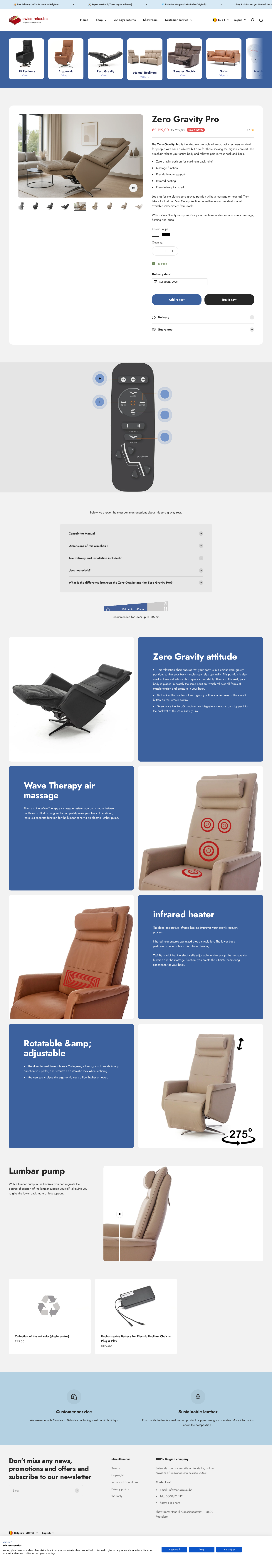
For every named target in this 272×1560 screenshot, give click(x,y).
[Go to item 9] (125, 206)
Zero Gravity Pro (185, 119)
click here (174, 1503)
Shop (99, 20)
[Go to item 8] (110, 206)
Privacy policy (120, 1489)
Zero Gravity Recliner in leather (193, 201)
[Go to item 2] (21, 206)
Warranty (116, 1496)
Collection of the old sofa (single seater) (42, 1336)
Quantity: (157, 242)
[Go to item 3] (36, 206)
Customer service (176, 20)
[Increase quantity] (172, 251)
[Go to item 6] (80, 206)
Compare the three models (206, 215)
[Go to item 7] (95, 206)
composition (203, 1425)
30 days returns (125, 20)
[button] (8, 1542)
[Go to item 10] (139, 206)
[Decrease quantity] (157, 251)
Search (115, 1468)
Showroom (150, 20)
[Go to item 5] (65, 206)
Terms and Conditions (124, 1482)
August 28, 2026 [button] (168, 281)
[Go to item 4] (51, 206)
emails (48, 1420)
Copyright (117, 1475)
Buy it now (229, 300)
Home (84, 20)
